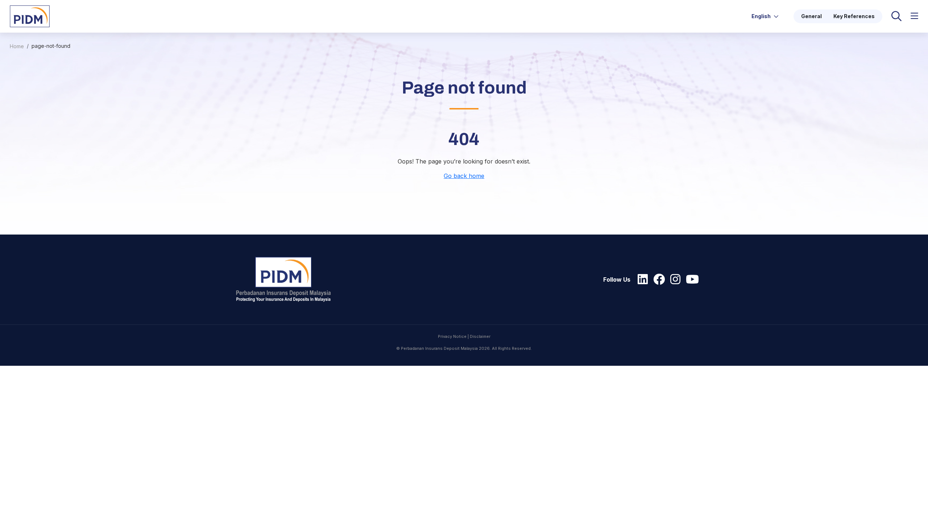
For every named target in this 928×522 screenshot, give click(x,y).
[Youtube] (690, 279)
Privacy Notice (452, 336)
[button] (914, 16)
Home (17, 46)
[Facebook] (657, 279)
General (811, 16)
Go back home (464, 175)
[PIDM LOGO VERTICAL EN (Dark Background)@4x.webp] (286, 279)
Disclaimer (480, 336)
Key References (854, 16)
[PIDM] (30, 15)
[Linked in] (641, 279)
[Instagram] (673, 279)
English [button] (761, 16)
